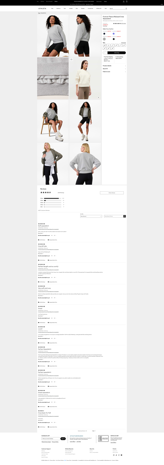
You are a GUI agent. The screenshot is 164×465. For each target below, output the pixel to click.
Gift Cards (44, 455)
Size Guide (123, 42)
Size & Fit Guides (45, 457)
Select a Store (119, 58)
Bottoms (58, 8)
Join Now (78, 441)
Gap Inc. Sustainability (94, 452)
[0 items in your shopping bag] (126, 1)
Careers (91, 450)
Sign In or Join (99, 1)
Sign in (105, 60)
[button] (69, 100)
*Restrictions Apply (46, 441)
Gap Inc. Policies (115, 460)
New (52, 8)
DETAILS (105, 1)
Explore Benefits (68, 452)
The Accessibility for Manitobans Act (104, 460)
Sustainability (74, 460)
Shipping (43, 450)
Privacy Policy (55, 441)
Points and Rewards (69, 450)
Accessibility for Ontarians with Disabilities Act (87, 460)
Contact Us (115, 450)
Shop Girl (91, 4)
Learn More (72, 441)
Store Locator (115, 452)
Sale (106, 8)
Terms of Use (69, 460)
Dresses (82, 8)
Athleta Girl (98, 8)
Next (93, 430)
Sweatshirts (43, 13)
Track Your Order (45, 454)
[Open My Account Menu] (123, 1)
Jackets (71, 8)
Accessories (90, 8)
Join (109, 60)
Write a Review (112, 192)
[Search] (126, 8)
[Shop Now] (82, 4)
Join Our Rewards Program (70, 454)
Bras (77, 8)
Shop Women (88, 4)
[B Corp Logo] (103, 438)
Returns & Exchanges (45, 452)
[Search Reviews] (124, 216)
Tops (65, 8)
